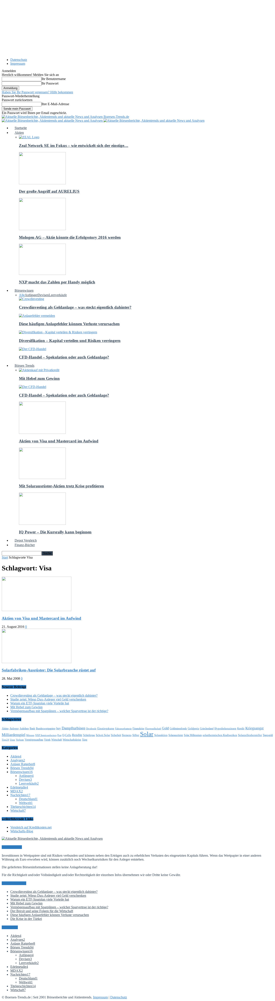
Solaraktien (161, 735)
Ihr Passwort (49, 83)
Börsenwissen (21, 772)
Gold (165, 728)
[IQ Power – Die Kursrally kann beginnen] (42, 523)
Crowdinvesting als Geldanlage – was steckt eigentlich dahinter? (75, 307)
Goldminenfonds (178, 728)
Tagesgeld (268, 735)
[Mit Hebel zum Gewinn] (39, 370)
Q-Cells (66, 735)
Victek (47, 739)
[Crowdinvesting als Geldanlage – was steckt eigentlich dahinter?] (31, 299)
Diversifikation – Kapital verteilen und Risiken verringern (70, 340)
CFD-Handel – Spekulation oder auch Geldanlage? (64, 357)
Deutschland (28, 799)
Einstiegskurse (105, 728)
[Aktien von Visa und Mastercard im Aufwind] (42, 432)
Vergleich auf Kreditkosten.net (31, 827)
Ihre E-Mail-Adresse (55, 104)
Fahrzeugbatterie (123, 728)
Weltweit (26, 803)
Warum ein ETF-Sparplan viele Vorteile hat (39, 703)
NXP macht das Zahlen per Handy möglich (57, 282)
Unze (12, 740)
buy (58, 728)
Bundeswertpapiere (45, 728)
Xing (84, 739)
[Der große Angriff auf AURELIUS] (42, 183)
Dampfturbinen (73, 728)
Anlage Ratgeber (22, 764)
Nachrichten (20, 795)
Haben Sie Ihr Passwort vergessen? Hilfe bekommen (37, 92)
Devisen (43, 295)
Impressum (17, 63)
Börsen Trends (22, 768)
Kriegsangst (254, 728)
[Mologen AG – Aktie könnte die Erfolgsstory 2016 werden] (42, 229)
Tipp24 (5, 740)
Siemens (126, 735)
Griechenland (207, 728)
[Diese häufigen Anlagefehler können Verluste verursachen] (37, 315)
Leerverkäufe (58, 295)
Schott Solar (103, 735)
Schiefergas (89, 735)
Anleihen (24, 728)
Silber (135, 735)
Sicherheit (116, 735)
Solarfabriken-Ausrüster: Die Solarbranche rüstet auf (49, 670)
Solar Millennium (193, 735)
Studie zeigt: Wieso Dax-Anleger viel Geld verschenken (48, 699)
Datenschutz (18, 60)
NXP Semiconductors (46, 735)
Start (5, 557)
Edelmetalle (19, 787)
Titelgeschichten (23, 806)
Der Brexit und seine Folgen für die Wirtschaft (41, 911)
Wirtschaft (56, 739)
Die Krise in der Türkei (26, 919)
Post (59, 735)
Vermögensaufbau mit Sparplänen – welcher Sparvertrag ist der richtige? (59, 711)
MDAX (16, 791)
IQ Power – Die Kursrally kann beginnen (55, 532)
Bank (32, 728)
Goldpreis (193, 728)
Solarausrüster (175, 735)
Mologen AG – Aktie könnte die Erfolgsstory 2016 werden (70, 237)
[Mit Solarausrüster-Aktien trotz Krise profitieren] (42, 478)
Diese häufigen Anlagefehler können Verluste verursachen (69, 324)
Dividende (91, 728)
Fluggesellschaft (153, 728)
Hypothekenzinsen (225, 728)
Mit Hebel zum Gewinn (39, 378)
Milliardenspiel (13, 735)
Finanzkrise (138, 728)
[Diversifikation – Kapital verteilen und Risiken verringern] (58, 332)
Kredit (240, 728)
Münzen (30, 735)
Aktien (5, 728)
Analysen (17, 760)
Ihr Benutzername (53, 79)
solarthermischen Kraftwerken (220, 735)
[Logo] (53, 120)
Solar (146, 733)
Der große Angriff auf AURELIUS (49, 191)
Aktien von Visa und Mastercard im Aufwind (58, 441)
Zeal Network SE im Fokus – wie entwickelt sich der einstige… (73, 145)
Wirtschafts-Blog (21, 831)
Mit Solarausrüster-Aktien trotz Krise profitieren (61, 486)
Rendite (77, 735)
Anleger (14, 728)
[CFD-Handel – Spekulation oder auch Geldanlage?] (32, 349)
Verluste (20, 740)
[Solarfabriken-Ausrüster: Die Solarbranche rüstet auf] (36, 662)
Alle (22, 295)
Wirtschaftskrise (72, 739)
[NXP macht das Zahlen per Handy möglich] (42, 274)
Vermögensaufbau (34, 739)
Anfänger (31, 295)
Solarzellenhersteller (250, 735)
